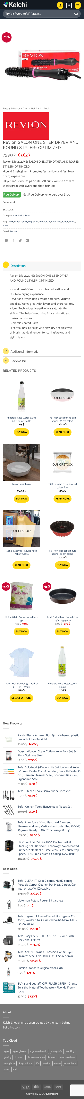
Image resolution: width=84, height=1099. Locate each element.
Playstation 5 (25, 1063)
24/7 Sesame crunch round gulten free (62, 486)
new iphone (9, 1063)
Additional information (25, 351)
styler (5, 225)
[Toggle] (6, 265)
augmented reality (39, 1051)
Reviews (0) (18, 361)
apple (6, 1051)
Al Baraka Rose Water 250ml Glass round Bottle (21, 419)
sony (6, 1069)
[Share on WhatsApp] (6, 241)
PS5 (37, 1063)
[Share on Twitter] (20, 241)
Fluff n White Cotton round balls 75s (21, 619)
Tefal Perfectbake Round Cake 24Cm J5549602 (63, 619)
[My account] (60, 5)
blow (11, 222)
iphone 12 (19, 1057)
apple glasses (19, 1051)
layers (35, 222)
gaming (7, 1057)
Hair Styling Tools (40, 109)
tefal (15, 1069)
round (72, 222)
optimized (56, 222)
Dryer (17, 222)
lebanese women (36, 1057)
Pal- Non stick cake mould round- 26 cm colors (62, 552)
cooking (70, 1051)
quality (46, 1063)
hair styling (26, 222)
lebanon (52, 1057)
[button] (69, 5)
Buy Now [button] (21, 432)
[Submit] (76, 13)
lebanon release (67, 1057)
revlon (65, 222)
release (57, 1063)
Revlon (13, 231)
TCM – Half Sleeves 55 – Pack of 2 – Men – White (21, 685)
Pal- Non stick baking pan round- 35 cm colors (62, 419)
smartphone (70, 1063)
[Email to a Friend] (27, 241)
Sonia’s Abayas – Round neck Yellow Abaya (21, 552)
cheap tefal (57, 1051)
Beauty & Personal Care (15, 109)
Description (18, 266)
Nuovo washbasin (21, 484)
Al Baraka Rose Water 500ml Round (62, 685)
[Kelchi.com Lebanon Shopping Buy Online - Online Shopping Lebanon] (24, 4)
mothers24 (44, 222)
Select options (21, 698)
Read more (62, 432)
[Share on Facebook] (13, 241)
